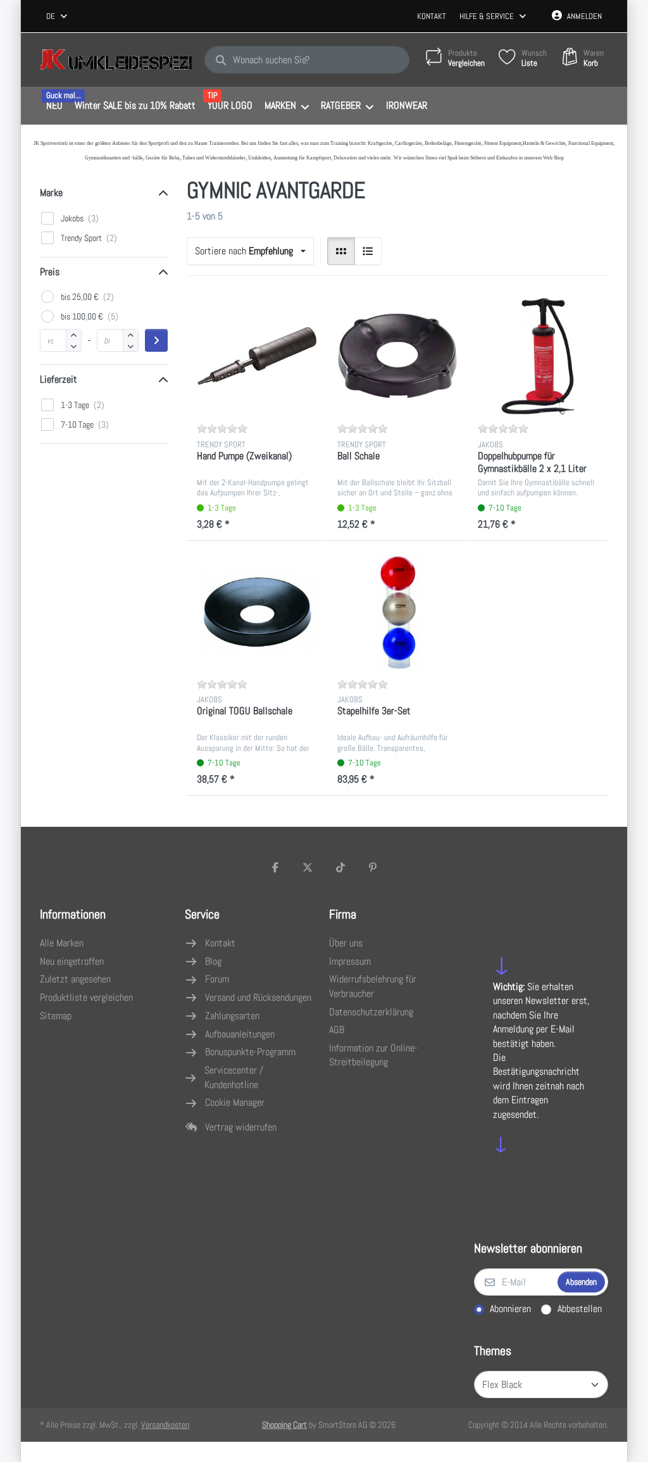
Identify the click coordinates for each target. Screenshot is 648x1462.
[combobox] (57, 16)
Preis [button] (49, 271)
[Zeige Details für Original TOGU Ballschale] (257, 611)
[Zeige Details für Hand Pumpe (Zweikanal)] (257, 356)
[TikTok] (340, 867)
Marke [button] (51, 192)
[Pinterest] (373, 867)
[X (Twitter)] (307, 867)
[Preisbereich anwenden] (156, 340)
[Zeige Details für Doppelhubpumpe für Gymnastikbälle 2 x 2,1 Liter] (538, 356)
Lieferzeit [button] (58, 379)
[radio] (341, 251)
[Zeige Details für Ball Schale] (397, 356)
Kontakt (431, 16)
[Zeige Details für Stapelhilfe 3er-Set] (397, 611)
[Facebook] (275, 867)
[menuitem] (54, 106)
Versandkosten (165, 1424)
